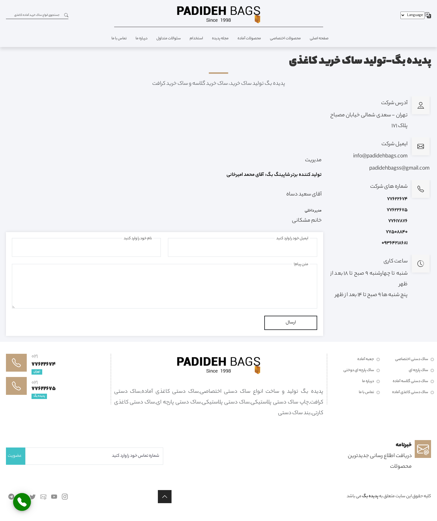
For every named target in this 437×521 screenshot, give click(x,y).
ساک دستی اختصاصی (411, 359)
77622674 (397, 199)
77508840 (397, 232)
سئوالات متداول (168, 38)
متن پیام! (301, 264)
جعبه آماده (365, 359)
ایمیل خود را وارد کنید (292, 238)
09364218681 (395, 243)
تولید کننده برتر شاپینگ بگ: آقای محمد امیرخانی (274, 175)
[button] (165, 496)
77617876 (398, 221)
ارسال (291, 322)
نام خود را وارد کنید (138, 238)
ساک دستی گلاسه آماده (410, 381)
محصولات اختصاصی (285, 38)
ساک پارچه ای (418, 370)
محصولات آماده (249, 38)
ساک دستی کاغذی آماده (410, 392)
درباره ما (141, 38)
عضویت (15, 456)
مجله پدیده (220, 38)
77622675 (397, 210)
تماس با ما (119, 38)
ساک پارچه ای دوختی (358, 370)
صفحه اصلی (319, 38)
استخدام (196, 38)
